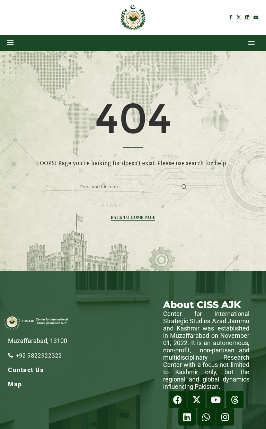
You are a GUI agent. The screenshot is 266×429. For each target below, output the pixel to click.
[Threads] (234, 399)
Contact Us (26, 370)
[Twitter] (238, 17)
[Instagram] (225, 417)
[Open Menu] (251, 43)
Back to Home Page (133, 217)
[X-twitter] (196, 399)
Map (15, 384)
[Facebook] (230, 17)
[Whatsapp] (206, 417)
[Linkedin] (247, 17)
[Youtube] (256, 17)
